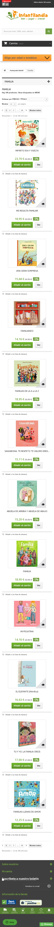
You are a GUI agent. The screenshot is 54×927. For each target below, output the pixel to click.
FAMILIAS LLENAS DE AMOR (27, 811)
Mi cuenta (7, 871)
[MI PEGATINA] (27, 614)
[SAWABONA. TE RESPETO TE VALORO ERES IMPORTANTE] (27, 433)
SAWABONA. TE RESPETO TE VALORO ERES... (27, 451)
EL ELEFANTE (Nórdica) (27, 691)
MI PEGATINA (27, 631)
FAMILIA (27, 571)
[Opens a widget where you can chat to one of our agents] (10, 922)
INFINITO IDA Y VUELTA (27, 150)
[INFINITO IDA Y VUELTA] (27, 133)
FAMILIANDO (27, 331)
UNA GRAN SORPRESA (27, 270)
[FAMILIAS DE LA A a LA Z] (27, 373)
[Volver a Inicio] (4, 70)
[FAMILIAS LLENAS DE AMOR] (27, 794)
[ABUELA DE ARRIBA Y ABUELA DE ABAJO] (27, 494)
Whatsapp (48, 924)
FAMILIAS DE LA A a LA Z (27, 391)
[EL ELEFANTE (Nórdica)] (27, 674)
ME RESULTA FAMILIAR (27, 210)
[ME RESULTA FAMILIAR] (27, 193)
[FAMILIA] (27, 554)
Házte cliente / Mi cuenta (42, 2)
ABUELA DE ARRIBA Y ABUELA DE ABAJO (27, 511)
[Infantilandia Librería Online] (27, 16)
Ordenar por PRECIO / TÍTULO (14, 99)
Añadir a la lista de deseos (16, 174)
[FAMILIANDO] (27, 313)
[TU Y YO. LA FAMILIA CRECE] (27, 734)
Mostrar (5, 104)
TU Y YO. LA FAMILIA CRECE (27, 751)
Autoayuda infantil (16, 70)
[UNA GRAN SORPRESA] (27, 253)
